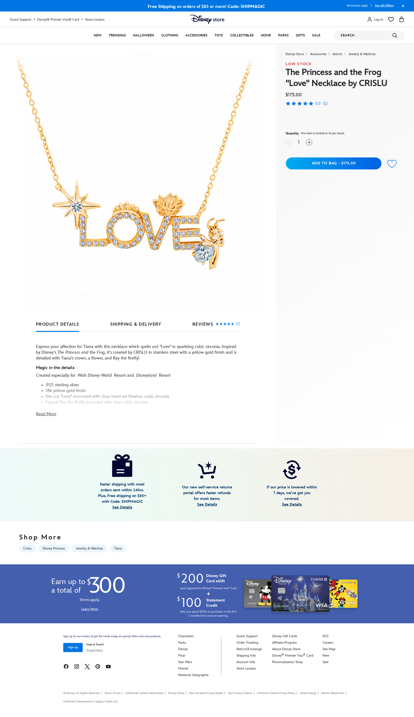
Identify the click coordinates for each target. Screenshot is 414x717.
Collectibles (242, 35)
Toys (219, 35)
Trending (117, 35)
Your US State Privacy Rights (206, 693)
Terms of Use (112, 693)
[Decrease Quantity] (289, 142)
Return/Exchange (249, 649)
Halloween (143, 35)
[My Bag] (401, 19)
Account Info (245, 662)
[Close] (401, 8)
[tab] (57, 324)
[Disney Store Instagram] (77, 666)
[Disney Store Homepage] (207, 19)
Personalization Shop (287, 662)
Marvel (183, 668)
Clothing (169, 35)
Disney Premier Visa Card (292, 655)
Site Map (328, 649)
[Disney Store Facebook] (66, 666)
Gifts (300, 35)
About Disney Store (286, 649)
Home (266, 35)
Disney (183, 649)
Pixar (181, 655)
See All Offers (384, 5)
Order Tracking (247, 643)
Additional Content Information (144, 693)
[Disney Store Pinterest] (98, 666)
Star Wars (185, 662)
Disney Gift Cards (284, 636)
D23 (325, 636)
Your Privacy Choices (240, 693)
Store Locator (95, 19)
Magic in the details (55, 367)
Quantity (292, 133)
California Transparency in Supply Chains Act (90, 701)
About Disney (308, 693)
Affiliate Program (284, 643)
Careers (328, 643)
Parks (283, 35)
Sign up (73, 647)
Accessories (196, 35)
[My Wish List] (391, 19)
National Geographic (193, 675)
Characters (186, 636)
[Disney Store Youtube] (108, 666)
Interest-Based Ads (332, 693)
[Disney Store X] (87, 666)
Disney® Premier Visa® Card (58, 19)
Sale (316, 35)
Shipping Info (246, 655)
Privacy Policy (94, 650)
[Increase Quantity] (309, 142)
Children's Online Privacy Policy (276, 693)
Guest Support (20, 19)
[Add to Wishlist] (392, 164)
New (98, 35)
